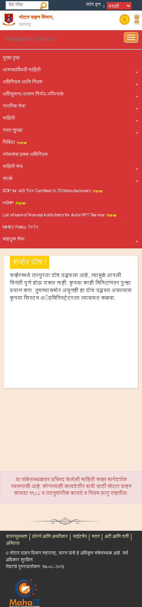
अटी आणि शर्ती (117, 537)
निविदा (9, 143)
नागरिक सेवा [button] (14, 107)
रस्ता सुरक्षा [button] (12, 131)
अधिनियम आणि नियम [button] (22, 83)
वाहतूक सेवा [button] (13, 240)
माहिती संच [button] (13, 167)
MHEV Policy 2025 (20, 228)
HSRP (9, 203)
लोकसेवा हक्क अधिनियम (25, 155)
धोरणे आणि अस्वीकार (50, 537)
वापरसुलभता (16, 537)
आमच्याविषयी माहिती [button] (22, 70)
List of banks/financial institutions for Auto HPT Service (54, 215)
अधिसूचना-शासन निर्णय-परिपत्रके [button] (33, 95)
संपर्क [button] (7, 179)
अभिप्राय (12, 543)
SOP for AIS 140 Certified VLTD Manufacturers (47, 191)
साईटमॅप (80, 537)
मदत (96, 537)
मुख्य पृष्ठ (11, 58)
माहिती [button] (9, 119)
